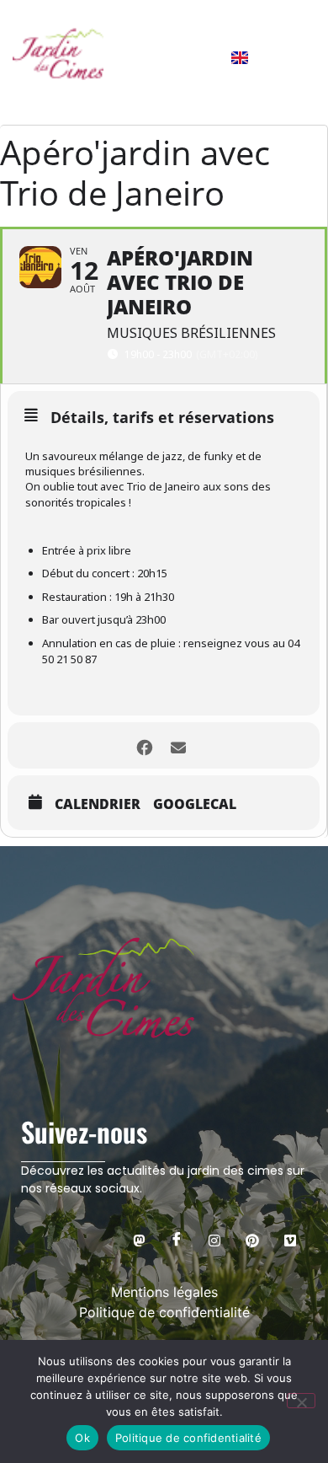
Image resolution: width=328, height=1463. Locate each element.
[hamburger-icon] (294, 57)
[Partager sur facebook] (145, 745)
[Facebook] (176, 1239)
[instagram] (214, 1239)
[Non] (301, 1400)
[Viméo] (290, 1239)
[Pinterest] (252, 1239)
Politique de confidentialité (188, 1437)
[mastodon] (138, 1239)
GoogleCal (194, 804)
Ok (82, 1437)
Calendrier (97, 804)
